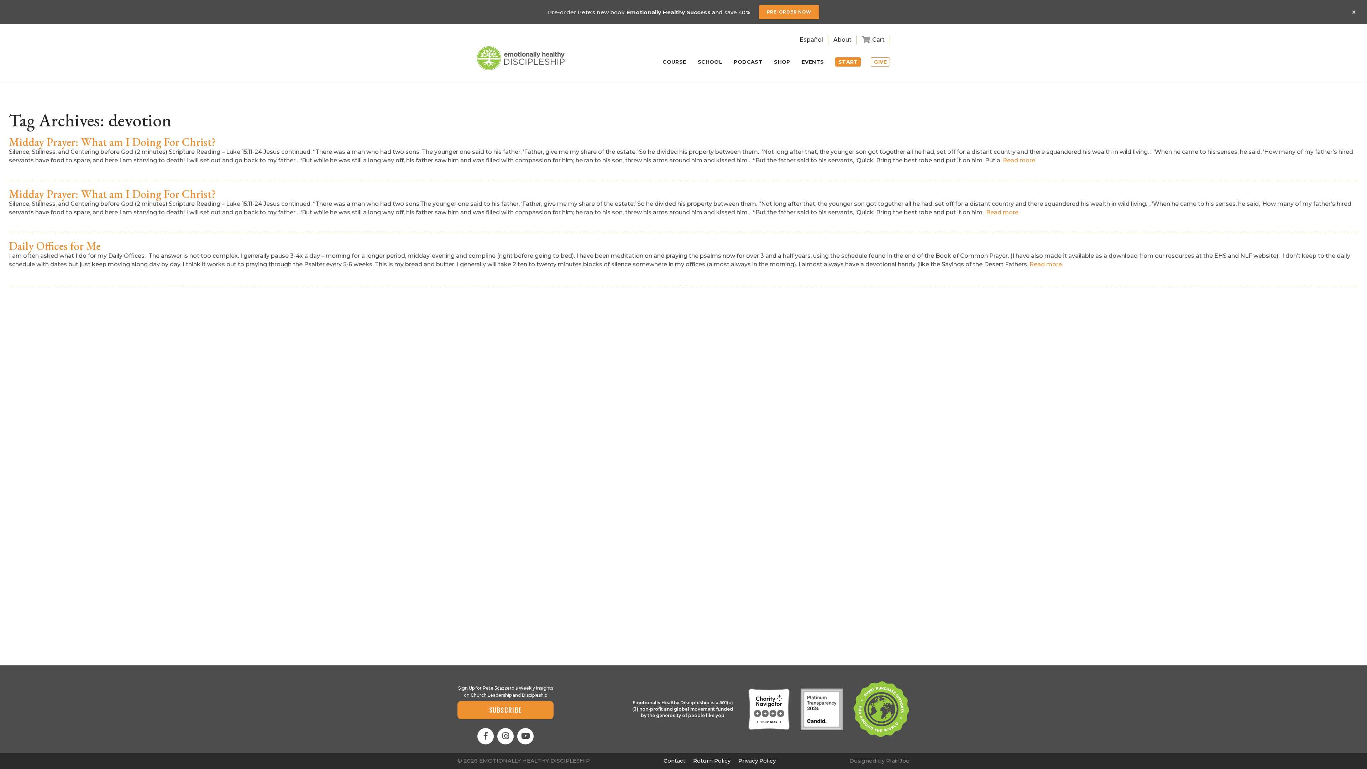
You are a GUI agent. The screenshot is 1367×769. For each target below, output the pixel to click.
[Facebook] (485, 736)
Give (880, 62)
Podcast (748, 62)
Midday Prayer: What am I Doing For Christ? (112, 142)
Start (848, 62)
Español (811, 39)
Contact (674, 760)
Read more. (1019, 160)
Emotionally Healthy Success (669, 12)
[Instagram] (505, 736)
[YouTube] (525, 736)
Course (674, 62)
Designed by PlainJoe (879, 760)
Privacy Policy (757, 760)
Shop (782, 62)
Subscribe (505, 710)
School (710, 62)
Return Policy (711, 760)
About (842, 39)
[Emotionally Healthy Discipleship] (521, 58)
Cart (878, 39)
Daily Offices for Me (55, 246)
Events (813, 62)
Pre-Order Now (789, 12)
